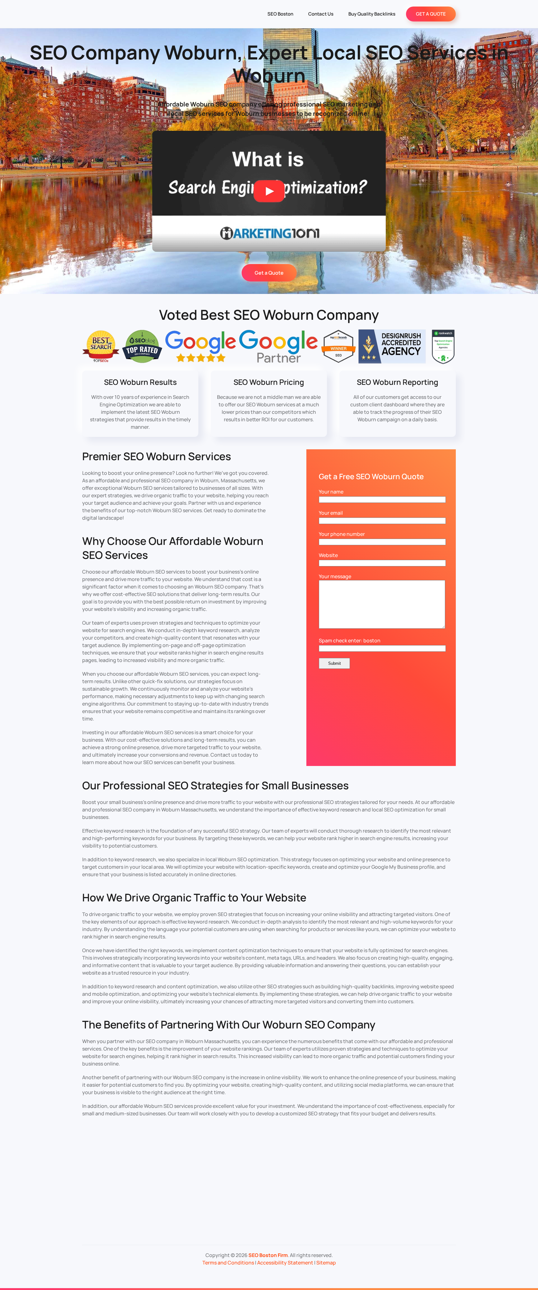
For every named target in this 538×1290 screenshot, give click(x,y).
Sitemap (326, 1262)
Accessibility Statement (285, 1262)
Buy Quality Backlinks (371, 14)
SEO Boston (280, 14)
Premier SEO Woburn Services (156, 456)
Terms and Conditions (228, 1262)
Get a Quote (269, 272)
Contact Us (320, 14)
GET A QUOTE (431, 14)
